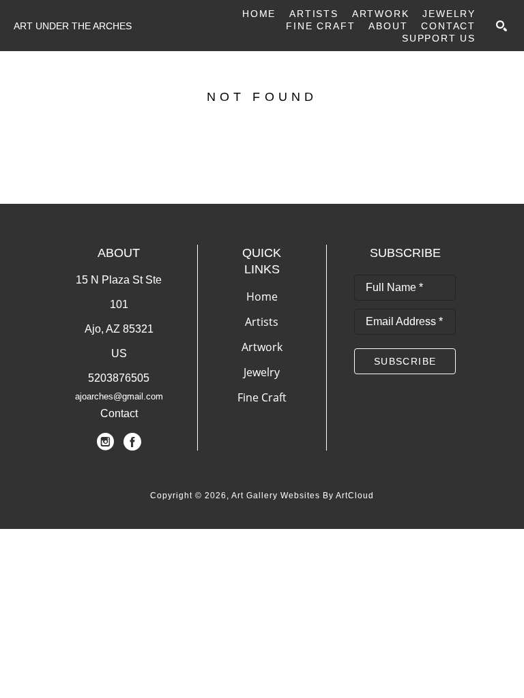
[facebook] (132, 442)
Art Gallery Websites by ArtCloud (302, 495)
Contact (119, 413)
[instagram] (105, 442)
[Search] (501, 25)
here (108, 170)
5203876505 (118, 378)
